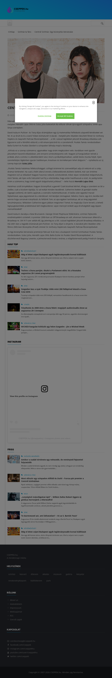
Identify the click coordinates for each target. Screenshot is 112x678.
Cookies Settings (44, 116)
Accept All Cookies (65, 116)
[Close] (93, 102)
